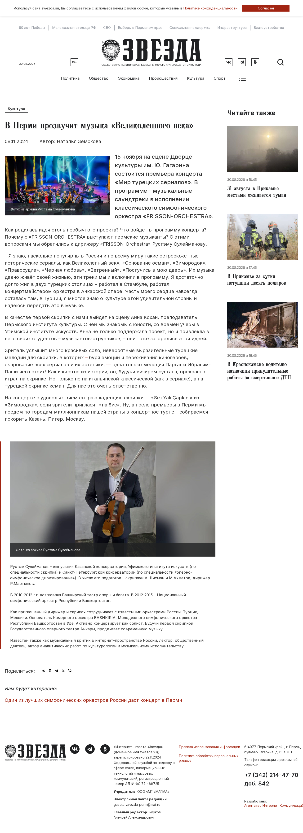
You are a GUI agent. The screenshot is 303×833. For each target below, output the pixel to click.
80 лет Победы (32, 28)
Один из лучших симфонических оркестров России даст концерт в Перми (93, 700)
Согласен (266, 8)
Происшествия (163, 78)
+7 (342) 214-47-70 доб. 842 (271, 779)
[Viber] (70, 670)
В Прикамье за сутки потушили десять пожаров (256, 280)
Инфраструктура (232, 28)
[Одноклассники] (50, 670)
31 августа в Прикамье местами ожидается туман (256, 192)
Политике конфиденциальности (210, 8)
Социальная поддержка (189, 28)
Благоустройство (269, 28)
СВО (107, 28)
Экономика (128, 78)
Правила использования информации (209, 747)
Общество (98, 78)
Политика (70, 78)
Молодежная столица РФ (74, 28)
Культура (195, 78)
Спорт (220, 78)
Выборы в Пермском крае (140, 28)
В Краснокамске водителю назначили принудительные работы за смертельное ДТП (259, 372)
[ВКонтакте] (43, 670)
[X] (63, 670)
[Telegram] (56, 670)
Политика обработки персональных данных (208, 758)
